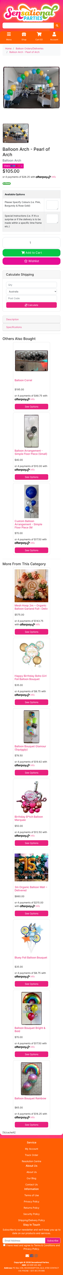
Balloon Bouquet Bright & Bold (30, 1029)
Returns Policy (31, 1207)
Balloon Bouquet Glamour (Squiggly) (30, 748)
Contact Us (31, 1184)
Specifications (14, 327)
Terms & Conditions (44, 1245)
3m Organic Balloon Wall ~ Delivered (31, 889)
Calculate (32, 305)
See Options (31, 406)
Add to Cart (33, 252)
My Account (31, 1148)
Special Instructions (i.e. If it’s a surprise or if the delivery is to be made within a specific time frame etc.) (23, 221)
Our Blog (31, 1178)
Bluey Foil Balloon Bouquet (31, 957)
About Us (32, 1172)
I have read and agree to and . (32, 1247)
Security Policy (31, 1214)
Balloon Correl (23, 380)
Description (12, 319)
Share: (7, 166)
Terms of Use (31, 1195)
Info (54, 176)
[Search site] (57, 25)
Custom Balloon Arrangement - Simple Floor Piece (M (28, 524)
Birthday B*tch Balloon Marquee (29, 818)
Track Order (31, 1155)
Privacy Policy (31, 1201)
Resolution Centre (31, 1161)
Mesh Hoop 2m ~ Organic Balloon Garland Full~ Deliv (31, 607)
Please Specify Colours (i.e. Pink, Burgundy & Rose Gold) (23, 204)
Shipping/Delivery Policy (31, 1220)
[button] (31, 261)
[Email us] (27, 1256)
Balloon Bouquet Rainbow (30, 1098)
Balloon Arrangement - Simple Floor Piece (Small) (31, 452)
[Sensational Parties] (31, 12)
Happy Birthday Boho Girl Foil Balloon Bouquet (31, 677)
